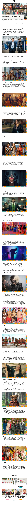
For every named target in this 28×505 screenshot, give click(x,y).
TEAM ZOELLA (6, 495)
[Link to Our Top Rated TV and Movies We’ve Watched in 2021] (8, 481)
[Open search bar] (26, 1)
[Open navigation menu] (1, 1)
